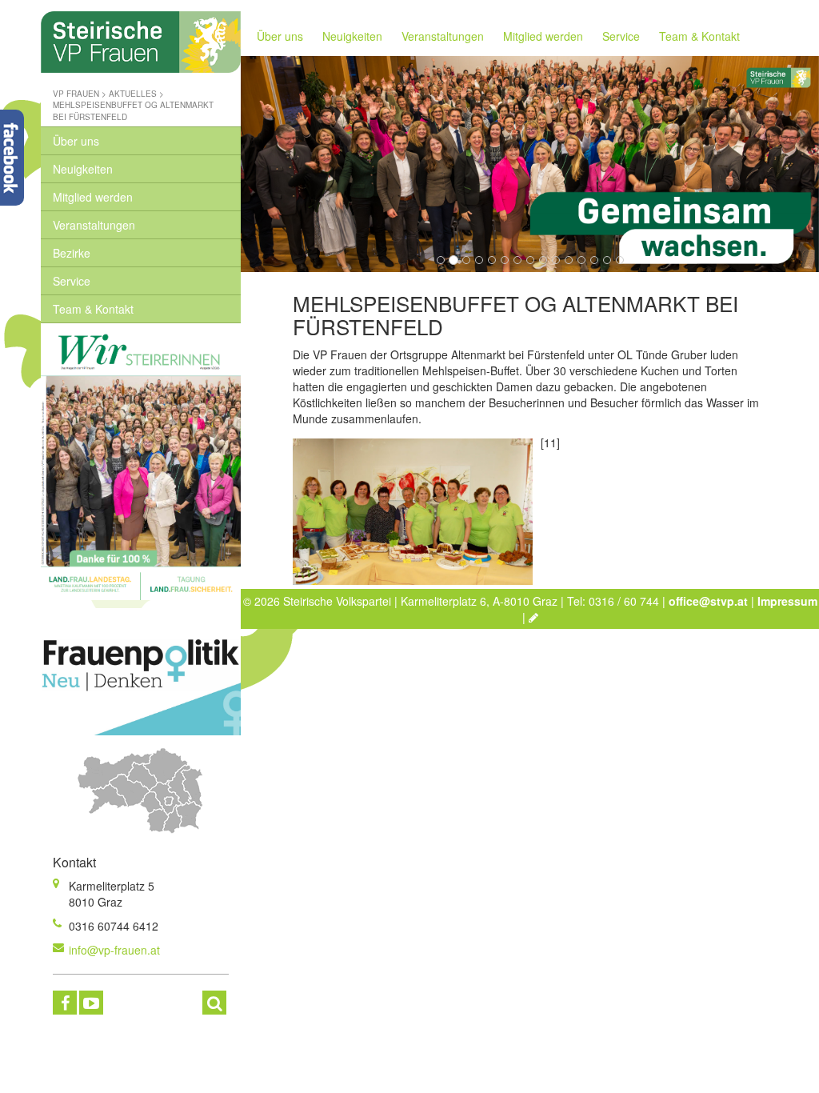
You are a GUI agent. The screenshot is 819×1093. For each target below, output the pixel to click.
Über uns (76, 141)
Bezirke (71, 253)
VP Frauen (76, 93)
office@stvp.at (708, 601)
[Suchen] (214, 1003)
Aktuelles (133, 93)
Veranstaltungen (94, 225)
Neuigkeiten (83, 169)
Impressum (787, 601)
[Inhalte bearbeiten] (533, 617)
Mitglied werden (93, 197)
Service (71, 281)
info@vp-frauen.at (114, 950)
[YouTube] (91, 1003)
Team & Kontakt (93, 309)
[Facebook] (65, 1003)
